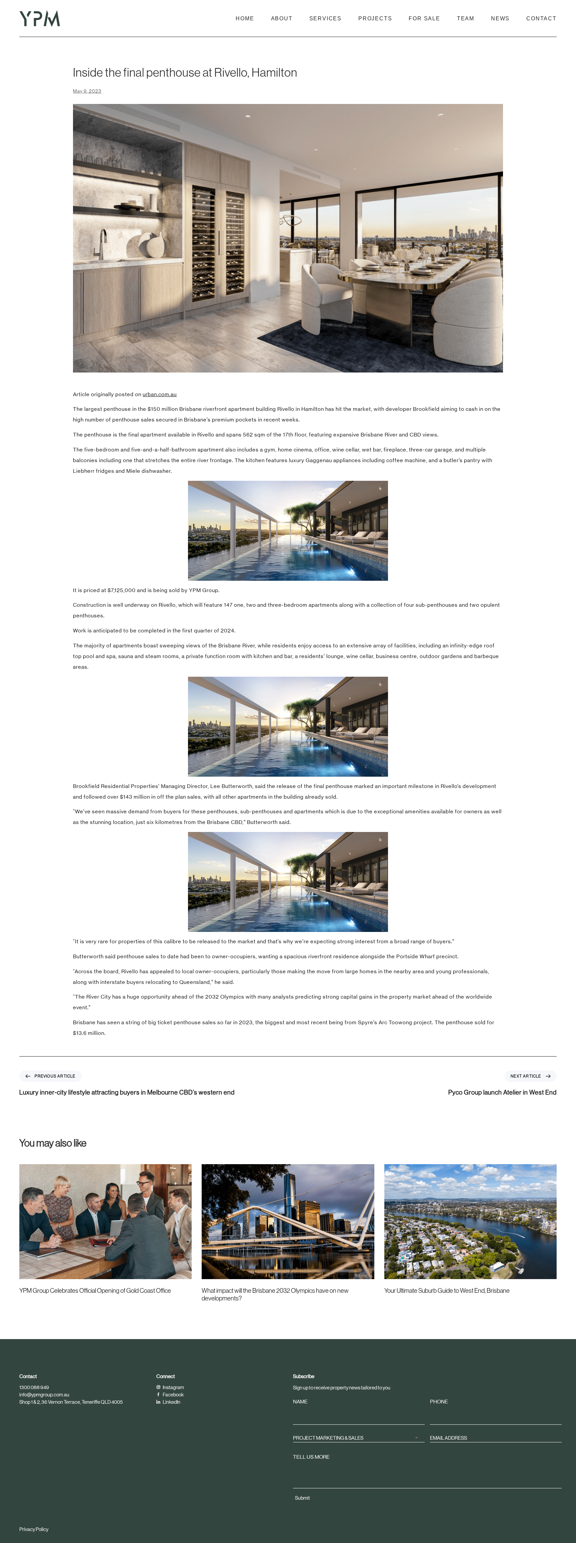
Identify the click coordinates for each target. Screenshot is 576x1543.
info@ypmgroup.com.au (44, 1394)
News (500, 18)
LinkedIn (171, 1402)
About (282, 18)
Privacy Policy (33, 1529)
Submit (302, 1498)
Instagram (173, 1387)
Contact (541, 18)
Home (245, 18)
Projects (375, 18)
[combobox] (359, 1437)
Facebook (173, 1394)
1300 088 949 (34, 1387)
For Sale (424, 18)
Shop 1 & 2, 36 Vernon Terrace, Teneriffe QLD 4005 (71, 1402)
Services (325, 18)
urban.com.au (160, 394)
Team (465, 18)
